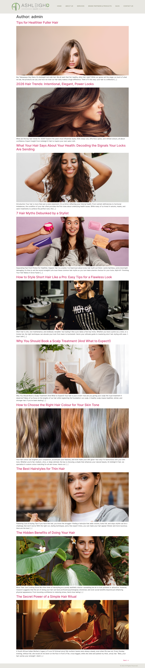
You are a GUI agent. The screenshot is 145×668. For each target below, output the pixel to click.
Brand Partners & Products (100, 6)
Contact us (128, 6)
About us (69, 6)
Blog (118, 6)
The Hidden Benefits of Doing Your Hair (45, 533)
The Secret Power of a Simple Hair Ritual (46, 596)
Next (126, 660)
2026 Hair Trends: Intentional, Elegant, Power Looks (55, 84)
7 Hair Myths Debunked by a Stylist (42, 213)
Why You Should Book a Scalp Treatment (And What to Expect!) (63, 341)
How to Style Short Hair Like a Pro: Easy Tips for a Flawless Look (64, 277)
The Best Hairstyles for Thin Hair (40, 469)
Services (80, 6)
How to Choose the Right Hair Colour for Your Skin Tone (57, 405)
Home (59, 6)
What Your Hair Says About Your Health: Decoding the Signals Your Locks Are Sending (71, 147)
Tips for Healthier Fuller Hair (37, 22)
